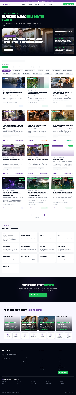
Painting (40, 357)
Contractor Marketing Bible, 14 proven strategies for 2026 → (42, 1)
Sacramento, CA (48, 383)
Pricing (50, 4)
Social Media (6, 73)
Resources (37, 4)
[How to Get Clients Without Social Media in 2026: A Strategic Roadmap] (27, 41)
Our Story (60, 353)
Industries (30, 4)
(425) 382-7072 (6, 358)
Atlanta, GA (4, 383)
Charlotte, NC (62, 383)
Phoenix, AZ (33, 381)
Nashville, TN (33, 383)
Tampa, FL (47, 384)
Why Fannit (44, 4)
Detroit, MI (18, 384)
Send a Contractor (61, 367)
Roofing (12, 66)
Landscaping (41, 359)
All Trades (5, 66)
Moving (40, 355)
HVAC (18, 66)
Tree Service (41, 361)
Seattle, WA (4, 381)
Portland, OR (62, 384)
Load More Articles (37, 214)
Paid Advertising (56, 70)
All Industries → (42, 369)
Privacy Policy (67, 392)
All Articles (6, 70)
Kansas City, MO (4, 384)
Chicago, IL (18, 383)
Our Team (60, 355)
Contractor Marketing (17, 70)
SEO (47, 70)
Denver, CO (62, 381)
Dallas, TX (47, 381)
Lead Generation (48, 73)
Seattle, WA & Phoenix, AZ (8, 359)
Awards (59, 359)
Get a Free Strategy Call (37, 294)
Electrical (41, 363)
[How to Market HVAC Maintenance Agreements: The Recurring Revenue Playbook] (64, 41)
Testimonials (60, 357)
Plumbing (41, 367)
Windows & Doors (27, 66)
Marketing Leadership (25, 363)
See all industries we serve (37, 344)
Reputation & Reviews (25, 359)
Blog (59, 361)
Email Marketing (16, 73)
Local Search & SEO (24, 353)
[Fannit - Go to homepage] (6, 4)
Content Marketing (67, 70)
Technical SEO (69, 73)
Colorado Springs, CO (34, 384)
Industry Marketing (30, 70)
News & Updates (59, 73)
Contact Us (60, 365)
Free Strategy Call (68, 4)
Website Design (26, 73)
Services (23, 4)
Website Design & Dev (25, 355)
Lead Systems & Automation (26, 361)
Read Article (5, 105)
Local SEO (40, 70)
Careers (59, 369)
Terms (73, 392)
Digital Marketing (37, 73)
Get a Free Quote (62, 372)
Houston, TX (19, 381)
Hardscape (37, 66)
